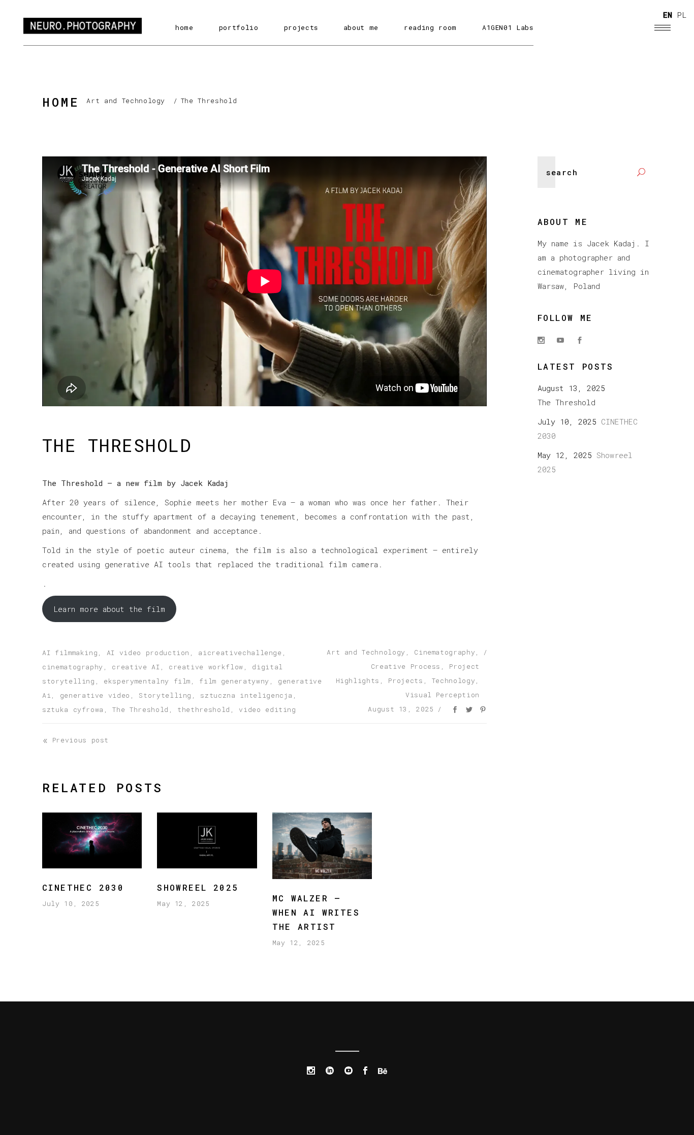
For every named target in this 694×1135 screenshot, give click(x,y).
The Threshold (140, 709)
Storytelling (165, 695)
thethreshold (203, 709)
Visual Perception (442, 694)
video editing (267, 709)
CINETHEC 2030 (86, 887)
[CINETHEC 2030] (92, 840)
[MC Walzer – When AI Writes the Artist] (322, 846)
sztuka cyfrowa (73, 709)
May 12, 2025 (183, 903)
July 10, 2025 (70, 903)
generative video (95, 695)
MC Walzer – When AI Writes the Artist (316, 912)
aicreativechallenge (239, 652)
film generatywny (234, 681)
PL (681, 15)
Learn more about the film (109, 609)
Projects (405, 680)
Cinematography (444, 652)
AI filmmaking (70, 652)
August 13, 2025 (401, 709)
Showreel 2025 (197, 887)
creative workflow (206, 666)
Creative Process (405, 666)
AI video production (148, 652)
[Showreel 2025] (207, 840)
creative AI (136, 666)
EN (667, 15)
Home (60, 102)
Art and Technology (125, 100)
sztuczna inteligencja (246, 695)
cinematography (72, 666)
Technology (454, 680)
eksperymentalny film (147, 681)
